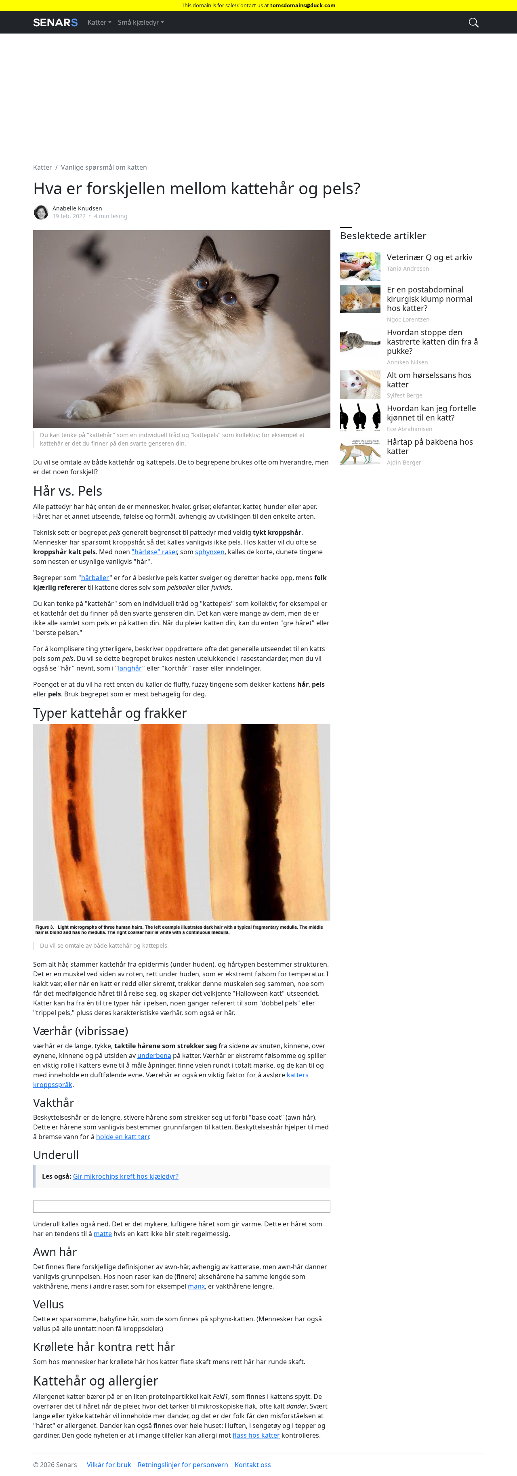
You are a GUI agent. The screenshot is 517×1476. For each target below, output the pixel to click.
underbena (154, 1055)
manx (196, 1286)
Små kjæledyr (138, 22)
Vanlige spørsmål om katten (104, 167)
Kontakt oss (253, 1464)
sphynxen (210, 551)
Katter (97, 22)
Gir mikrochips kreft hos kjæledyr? (126, 1176)
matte (103, 1233)
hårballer (95, 577)
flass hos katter (256, 1435)
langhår (130, 668)
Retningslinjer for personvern (183, 1464)
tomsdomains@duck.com (303, 5)
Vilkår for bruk (109, 1464)
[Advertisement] (258, 93)
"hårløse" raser (154, 551)
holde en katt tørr (122, 1136)
